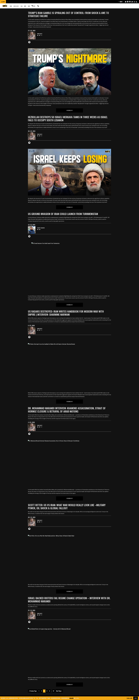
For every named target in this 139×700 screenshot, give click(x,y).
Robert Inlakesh (41, 228)
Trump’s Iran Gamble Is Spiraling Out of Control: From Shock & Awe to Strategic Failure (68, 14)
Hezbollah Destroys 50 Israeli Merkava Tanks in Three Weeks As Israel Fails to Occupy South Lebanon (68, 118)
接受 (135, 698)
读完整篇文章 (69, 110)
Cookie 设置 (129, 698)
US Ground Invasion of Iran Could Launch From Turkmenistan (63, 214)
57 (53, 691)
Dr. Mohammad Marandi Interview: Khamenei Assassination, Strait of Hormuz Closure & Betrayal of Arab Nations (67, 409)
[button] (120, 1)
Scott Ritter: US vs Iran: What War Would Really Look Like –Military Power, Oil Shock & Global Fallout (66, 506)
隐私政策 (71, 698)
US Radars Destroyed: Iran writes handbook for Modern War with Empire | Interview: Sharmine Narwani (66, 312)
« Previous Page (33, 691)
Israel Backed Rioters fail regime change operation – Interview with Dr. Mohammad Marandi (69, 599)
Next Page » (59, 691)
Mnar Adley (39, 33)
